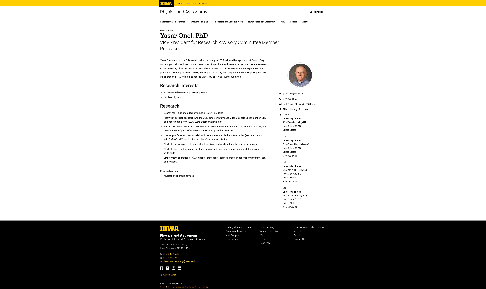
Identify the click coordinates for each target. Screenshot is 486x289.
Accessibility (203, 287)
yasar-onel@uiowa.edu (294, 93)
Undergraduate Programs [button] (172, 22)
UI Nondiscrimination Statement (184, 287)
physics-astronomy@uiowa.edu (179, 261)
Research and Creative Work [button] (229, 22)
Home (162, 30)
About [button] (305, 22)
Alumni (297, 231)
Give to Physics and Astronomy (309, 227)
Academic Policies (269, 231)
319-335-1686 (171, 253)
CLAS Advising (267, 227)
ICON (262, 239)
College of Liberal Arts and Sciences (191, 3)
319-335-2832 (290, 181)
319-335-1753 (171, 257)
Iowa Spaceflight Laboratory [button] (261, 22)
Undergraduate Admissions (239, 227)
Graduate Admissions (236, 231)
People (170, 30)
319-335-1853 (290, 99)
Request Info (232, 239)
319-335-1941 (290, 156)
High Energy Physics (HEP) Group (299, 104)
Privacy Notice (165, 287)
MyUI (262, 235)
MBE (283, 22)
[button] (316, 12)
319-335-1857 (290, 207)
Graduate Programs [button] (200, 22)
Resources (265, 243)
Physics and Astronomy (183, 12)
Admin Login (169, 274)
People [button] (293, 22)
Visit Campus (232, 235)
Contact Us (299, 239)
